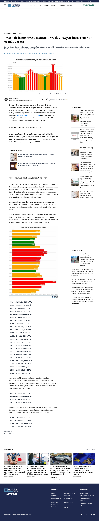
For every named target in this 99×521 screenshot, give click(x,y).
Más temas (67, 507)
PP (85, 1)
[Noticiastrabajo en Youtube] (91, 514)
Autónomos (43, 1)
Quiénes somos (84, 493)
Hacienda (53, 507)
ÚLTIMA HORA (31, 5)
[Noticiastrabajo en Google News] (94, 514)
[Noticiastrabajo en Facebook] (81, 514)
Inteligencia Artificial (60, 1)
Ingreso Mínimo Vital (69, 493)
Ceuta (73, 1)
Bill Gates (68, 1)
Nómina (89, 1)
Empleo (53, 493)
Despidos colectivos (35, 1)
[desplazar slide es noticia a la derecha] (94, 1)
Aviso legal (83, 500)
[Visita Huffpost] (89, 5)
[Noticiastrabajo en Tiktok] (89, 514)
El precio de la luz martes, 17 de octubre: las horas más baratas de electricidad (30, 53)
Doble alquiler (51, 1)
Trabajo (27, 1)
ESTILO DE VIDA (71, 5)
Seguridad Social (79, 1)
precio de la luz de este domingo (28, 115)
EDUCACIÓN (62, 5)
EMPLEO (39, 5)
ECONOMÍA (46, 5)
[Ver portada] (14, 5)
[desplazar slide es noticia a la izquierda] (11, 1)
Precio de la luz (16, 1)
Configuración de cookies (87, 496)
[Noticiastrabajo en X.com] (84, 514)
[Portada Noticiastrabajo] (11, 490)
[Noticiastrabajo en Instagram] (86, 514)
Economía (16, 433)
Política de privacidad (86, 503)
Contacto (82, 505)
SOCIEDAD (53, 5)
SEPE (65, 505)
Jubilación (67, 496)
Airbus (22, 1)
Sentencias (54, 496)
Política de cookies (85, 498)
